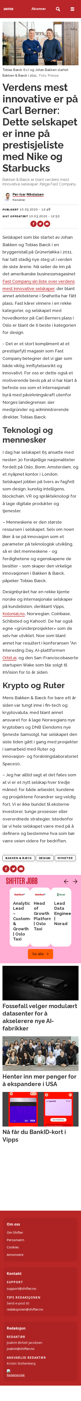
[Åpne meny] (72, 9)
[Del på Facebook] (33, 224)
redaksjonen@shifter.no (25, 1309)
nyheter (65, 858)
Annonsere (15, 1254)
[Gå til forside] (8, 9)
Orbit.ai (9, 657)
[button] (65, 881)
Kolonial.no (13, 613)
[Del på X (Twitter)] (40, 224)
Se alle (38, 954)
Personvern (15, 1240)
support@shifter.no (21, 1288)
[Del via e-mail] (47, 224)
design (45, 858)
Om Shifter (15, 1232)
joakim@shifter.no (20, 1349)
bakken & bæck (18, 858)
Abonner (39, 9)
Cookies (13, 1247)
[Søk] (58, 9)
